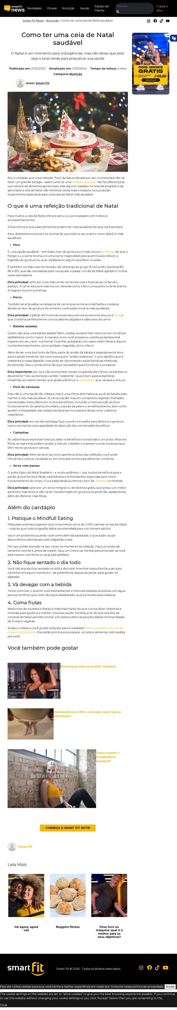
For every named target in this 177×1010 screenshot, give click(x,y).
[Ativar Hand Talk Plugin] (173, 38)
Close (3, 1005)
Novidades (34, 8)
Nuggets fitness (68, 927)
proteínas (108, 251)
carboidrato (87, 380)
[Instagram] (149, 21)
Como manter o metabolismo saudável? (107, 757)
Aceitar (170, 986)
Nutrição (68, 8)
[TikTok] (161, 20)
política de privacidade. (148, 986)
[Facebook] (155, 20)
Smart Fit (42, 83)
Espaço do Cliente (102, 8)
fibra (117, 315)
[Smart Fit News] (14, 8)
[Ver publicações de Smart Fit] (21, 83)
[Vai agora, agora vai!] (26, 895)
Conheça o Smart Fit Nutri (67, 828)
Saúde (84, 8)
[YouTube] (167, 20)
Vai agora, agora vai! (26, 928)
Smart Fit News (33, 20)
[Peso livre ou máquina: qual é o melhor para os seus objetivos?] (109, 895)
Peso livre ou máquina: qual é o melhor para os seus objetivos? (109, 932)
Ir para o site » (162, 8)
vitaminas (101, 480)
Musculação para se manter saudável (88, 666)
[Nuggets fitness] (68, 895)
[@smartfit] (141, 967)
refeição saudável (84, 182)
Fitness (52, 8)
